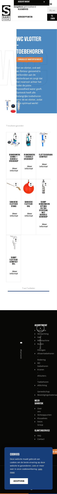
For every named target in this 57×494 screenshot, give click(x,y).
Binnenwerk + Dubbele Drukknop (29, 156)
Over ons (38, 410)
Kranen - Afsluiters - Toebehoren (38, 375)
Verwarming (38, 333)
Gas (38, 337)
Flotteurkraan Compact (46, 155)
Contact (38, 439)
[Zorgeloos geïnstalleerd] (6, 13)
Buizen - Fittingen (38, 347)
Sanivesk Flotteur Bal (28, 204)
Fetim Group (38, 423)
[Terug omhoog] (40, 328)
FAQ (38, 435)
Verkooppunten (38, 415)
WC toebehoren (38, 364)
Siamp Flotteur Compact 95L (14, 260)
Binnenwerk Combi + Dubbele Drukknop (14, 157)
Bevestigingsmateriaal (38, 395)
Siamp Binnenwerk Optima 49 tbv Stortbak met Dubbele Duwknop (44, 209)
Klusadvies (38, 418)
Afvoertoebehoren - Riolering (38, 356)
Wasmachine (38, 340)
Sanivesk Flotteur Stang (14, 204)
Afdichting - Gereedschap (38, 388)
